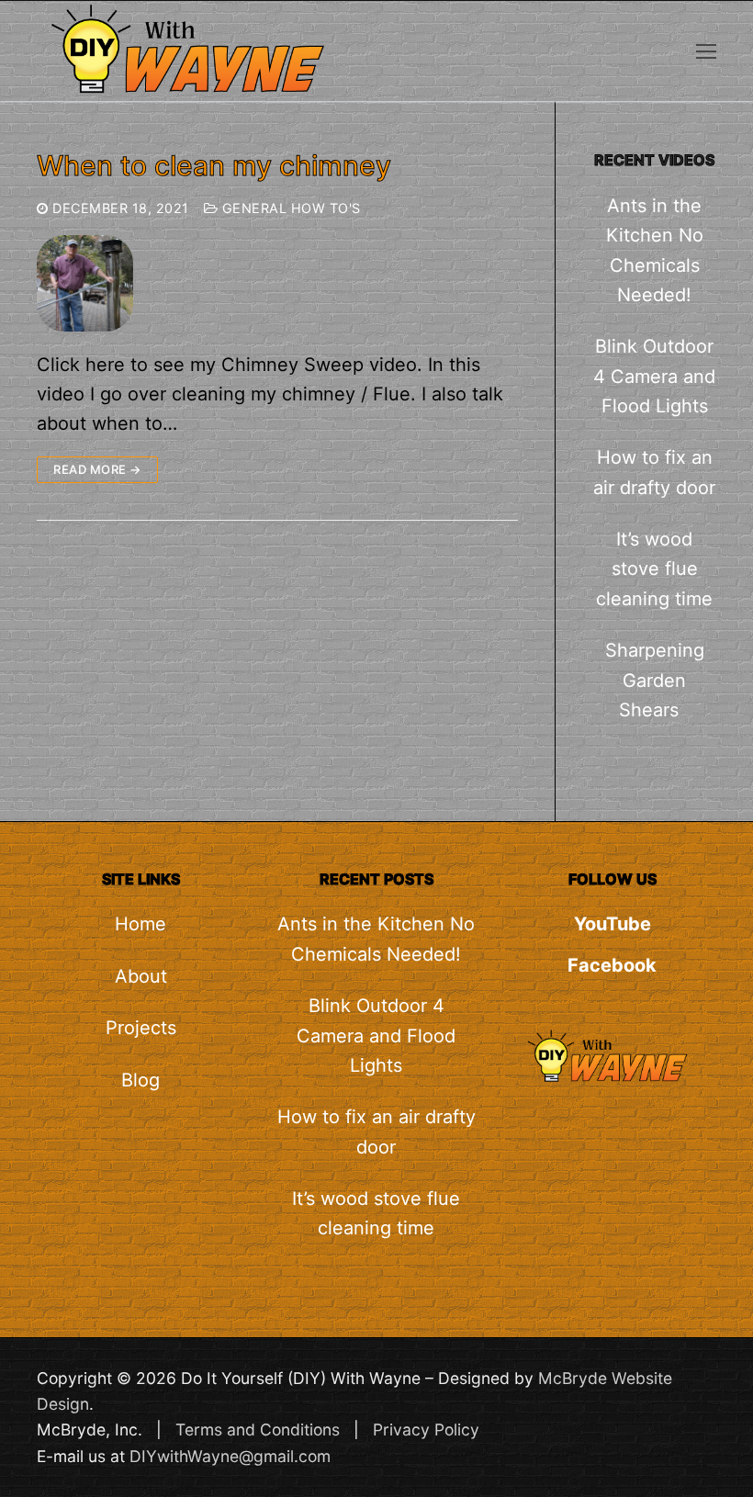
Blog (140, 1080)
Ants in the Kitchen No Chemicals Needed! (654, 250)
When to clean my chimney (214, 165)
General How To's (289, 208)
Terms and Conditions (257, 1429)
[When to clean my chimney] (85, 283)
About (141, 976)
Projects (141, 1028)
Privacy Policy (426, 1429)
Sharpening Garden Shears (654, 680)
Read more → (97, 469)
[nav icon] (706, 50)
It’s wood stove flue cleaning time (654, 569)
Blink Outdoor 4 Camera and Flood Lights (654, 376)
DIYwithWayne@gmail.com (230, 1456)
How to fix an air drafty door (654, 472)
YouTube (612, 924)
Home (140, 924)
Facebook (612, 965)
